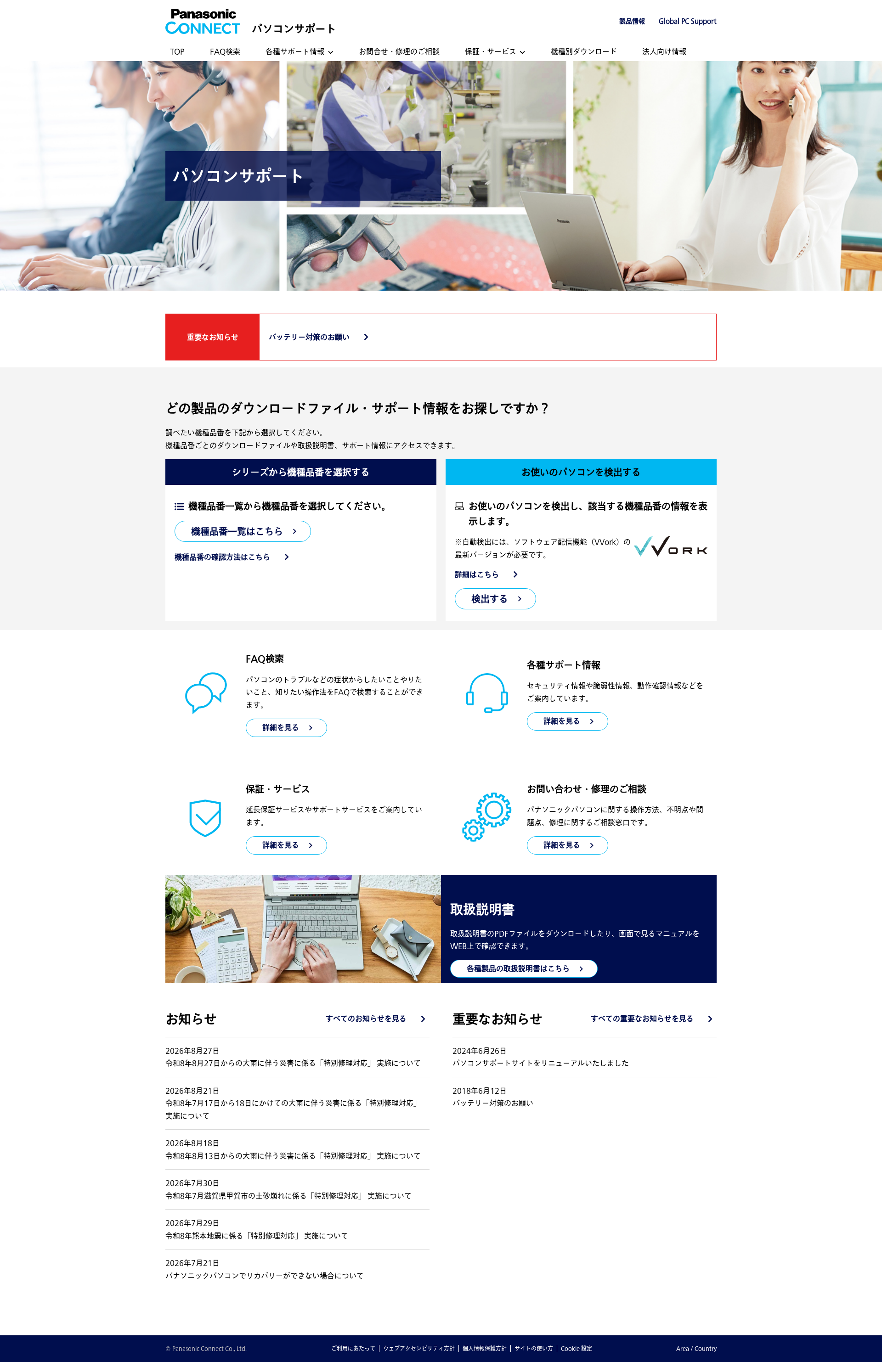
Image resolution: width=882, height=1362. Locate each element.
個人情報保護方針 (485, 1348)
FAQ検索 (225, 51)
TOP (177, 51)
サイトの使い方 (533, 1348)
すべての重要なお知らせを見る (642, 1018)
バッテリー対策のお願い (309, 337)
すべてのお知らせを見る (366, 1018)
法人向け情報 (664, 51)
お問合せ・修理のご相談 (399, 51)
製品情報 (632, 21)
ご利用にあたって (353, 1348)
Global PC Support (688, 21)
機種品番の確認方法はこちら (222, 557)
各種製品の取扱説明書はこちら (518, 968)
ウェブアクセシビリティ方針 (419, 1348)
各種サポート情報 (295, 51)
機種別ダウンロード (584, 51)
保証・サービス (490, 51)
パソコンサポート (294, 28)
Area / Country (696, 1348)
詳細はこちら (477, 574)
